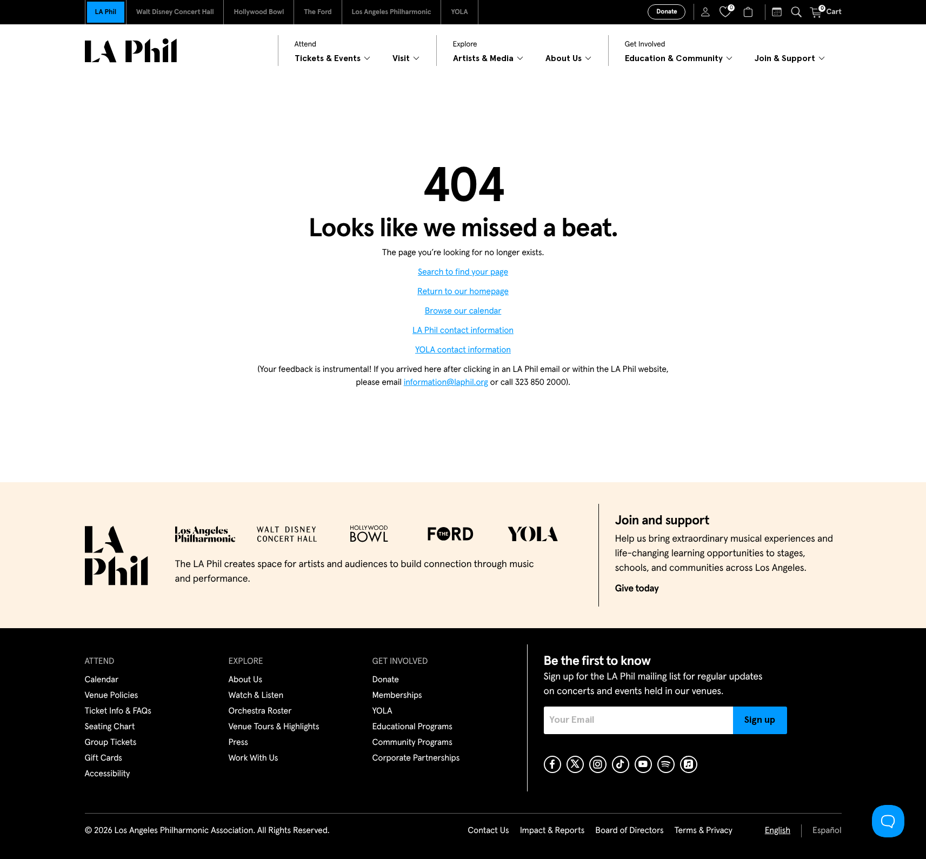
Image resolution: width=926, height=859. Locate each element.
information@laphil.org (446, 382)
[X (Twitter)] (575, 764)
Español (826, 831)
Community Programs (412, 742)
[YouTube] (643, 764)
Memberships (397, 695)
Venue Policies (111, 695)
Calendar (102, 680)
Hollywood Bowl (259, 12)
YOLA (459, 12)
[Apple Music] (688, 764)
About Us (246, 680)
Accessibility (107, 774)
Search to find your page (463, 272)
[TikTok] (620, 764)
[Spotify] (666, 764)
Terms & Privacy (703, 831)
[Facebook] (552, 764)
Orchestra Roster (260, 711)
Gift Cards (103, 758)
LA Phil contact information (463, 331)
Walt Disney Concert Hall (175, 12)
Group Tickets (111, 742)
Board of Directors (629, 831)
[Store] (749, 12)
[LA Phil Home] (131, 50)
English (777, 831)
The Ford (317, 12)
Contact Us (488, 831)
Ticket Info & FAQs (118, 711)
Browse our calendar (463, 311)
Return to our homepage (463, 292)
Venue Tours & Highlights (274, 727)
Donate (666, 12)
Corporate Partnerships (416, 758)
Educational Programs (412, 727)
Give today (637, 589)
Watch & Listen (256, 695)
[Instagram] (598, 764)
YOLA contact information (463, 350)
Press (238, 742)
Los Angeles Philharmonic (391, 12)
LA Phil (105, 12)
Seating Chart (110, 727)
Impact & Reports (552, 831)
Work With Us (253, 758)
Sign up (759, 720)
